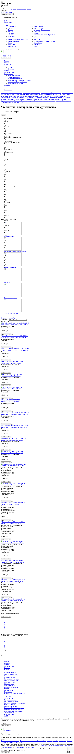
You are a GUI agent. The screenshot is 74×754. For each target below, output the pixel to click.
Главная (6, 61)
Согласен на (17, 9)
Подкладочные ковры (26, 99)
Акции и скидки (9, 72)
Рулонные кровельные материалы (43, 99)
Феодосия (37, 39)
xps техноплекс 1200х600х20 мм (11, 389)
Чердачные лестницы (12, 99)
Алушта (10, 28)
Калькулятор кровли (14, 75)
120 (5, 200)
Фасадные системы (10, 698)
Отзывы (10, 66)
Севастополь (12, 26)
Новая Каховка (38, 26)
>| (4, 631)
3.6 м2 (6, 221)
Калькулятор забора (14, 77)
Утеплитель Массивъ (10, 298)
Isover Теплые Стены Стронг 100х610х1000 (14, 324)
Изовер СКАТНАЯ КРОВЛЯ (10, 401)
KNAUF (6, 126)
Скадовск (36, 33)
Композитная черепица (58, 93)
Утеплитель (8, 90)
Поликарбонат (65, 94)
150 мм (6, 185)
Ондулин (58, 94)
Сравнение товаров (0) (8, 318)
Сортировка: (4, 319)
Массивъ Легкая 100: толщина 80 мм (12, 523)
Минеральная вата (10, 267)
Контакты (7, 85)
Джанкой (11, 35)
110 (5, 195)
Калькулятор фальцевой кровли (17, 82)
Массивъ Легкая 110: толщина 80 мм (12, 600)
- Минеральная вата (17, 97)
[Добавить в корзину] (12, 334)
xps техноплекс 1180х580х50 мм (10, 376)
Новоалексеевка (38, 28)
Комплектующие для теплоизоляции (15, 251)
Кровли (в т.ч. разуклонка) (12, 137)
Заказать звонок (5, 57)
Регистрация (8, 22)
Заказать (3, 10)
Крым (10, 43)
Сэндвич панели (16, 102)
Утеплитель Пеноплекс (11, 313)
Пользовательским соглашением (24, 747)
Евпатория (11, 36)
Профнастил (4, 96)
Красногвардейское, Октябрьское (18, 39)
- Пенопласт (28, 97)
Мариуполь (11, 44)
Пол (5, 147)
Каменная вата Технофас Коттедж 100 (12, 440)
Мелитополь (12, 46)
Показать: (4, 321)
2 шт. (5, 164)
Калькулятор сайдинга (15, 78)
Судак (6, 25)
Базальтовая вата (9, 236)
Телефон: (3, 7)
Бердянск (11, 31)
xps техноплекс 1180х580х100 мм (11, 363)
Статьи (6, 669)
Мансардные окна (13, 94)
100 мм (6, 180)
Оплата (10, 67)
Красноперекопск (13, 41)
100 (5, 175)
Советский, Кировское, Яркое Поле (45, 35)
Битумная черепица (7, 93)
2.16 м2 (6, 211)
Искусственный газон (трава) (62, 101)
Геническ (11, 33)
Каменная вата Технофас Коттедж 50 (12, 453)
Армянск (10, 30)
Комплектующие (46, 93)
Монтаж (6, 70)
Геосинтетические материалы (43, 101)
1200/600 (7, 152)
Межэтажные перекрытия (12, 142)
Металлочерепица (35, 94)
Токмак (36, 38)
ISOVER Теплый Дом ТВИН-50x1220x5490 (14, 350)
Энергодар (37, 44)
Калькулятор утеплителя (15, 83)
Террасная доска (6, 102)
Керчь (10, 38)
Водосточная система (7, 101)
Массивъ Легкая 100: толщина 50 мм (12, 504)
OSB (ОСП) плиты (60, 99)
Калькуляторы (8, 74)
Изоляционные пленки (33, 93)
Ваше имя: (4, 5)
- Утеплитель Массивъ (40, 97)
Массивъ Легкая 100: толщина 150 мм (12, 485)
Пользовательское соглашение (10, 741)
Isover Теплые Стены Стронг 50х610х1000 (14, 337)
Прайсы (6, 62)
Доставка (11, 69)
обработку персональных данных (21, 9)
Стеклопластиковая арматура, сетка (20, 96)
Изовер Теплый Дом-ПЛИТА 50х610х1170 (14, 427)
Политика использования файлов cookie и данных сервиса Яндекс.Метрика (43, 741)
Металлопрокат (24, 94)
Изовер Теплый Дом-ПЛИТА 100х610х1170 (14, 414)
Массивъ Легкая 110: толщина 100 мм (12, 543)
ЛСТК (24, 102)
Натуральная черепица (48, 94)
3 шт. (5, 169)
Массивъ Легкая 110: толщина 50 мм (12, 581)
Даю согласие (5, 752)
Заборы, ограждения (19, 93)
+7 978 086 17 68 (6, 56)
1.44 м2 (6, 206)
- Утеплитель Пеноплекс (56, 97)
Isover (6, 121)
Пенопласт (7, 282)
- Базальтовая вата (45, 96)
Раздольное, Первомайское (42, 30)
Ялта (35, 46)
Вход (5, 20)
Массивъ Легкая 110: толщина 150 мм (12, 562)
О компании (8, 64)
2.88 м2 (6, 216)
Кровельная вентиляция (11, 680)
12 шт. (6, 159)
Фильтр (3, 115)
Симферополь (38, 31)
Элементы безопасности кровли (24, 101)
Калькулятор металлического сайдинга (20, 80)
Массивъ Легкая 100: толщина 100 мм (12, 465)
